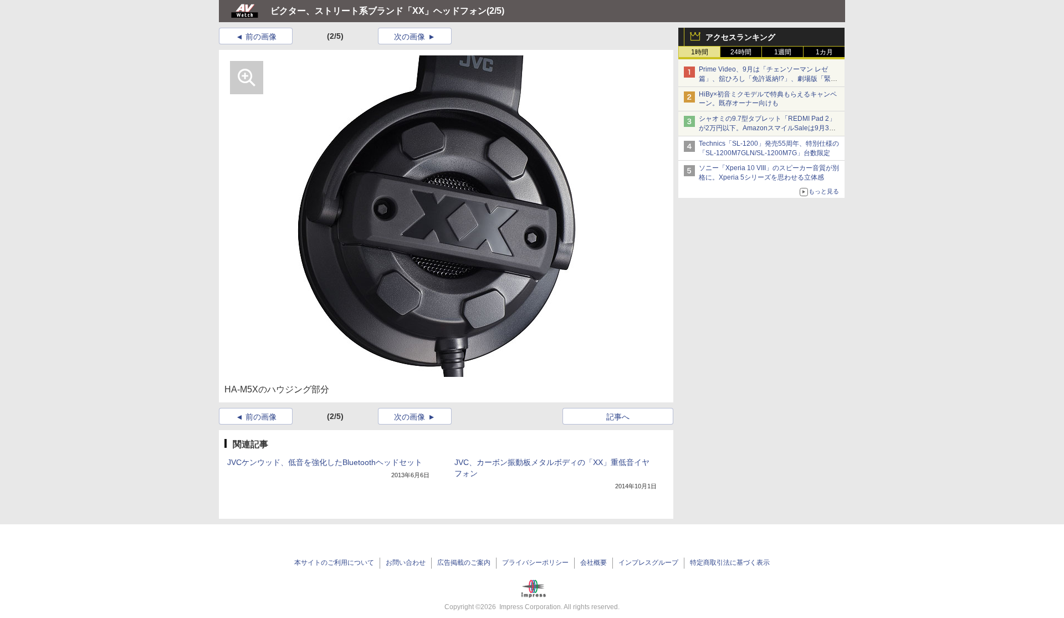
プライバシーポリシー (535, 562)
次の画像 (409, 36)
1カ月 (824, 52)
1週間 (782, 52)
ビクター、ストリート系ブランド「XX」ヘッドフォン (378, 11)
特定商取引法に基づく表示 (730, 562)
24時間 (740, 52)
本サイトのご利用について (334, 562)
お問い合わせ (406, 562)
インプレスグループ (648, 562)
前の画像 (261, 36)
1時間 (699, 52)
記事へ (618, 416)
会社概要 (593, 562)
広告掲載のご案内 (463, 562)
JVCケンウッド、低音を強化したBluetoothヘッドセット (324, 462)
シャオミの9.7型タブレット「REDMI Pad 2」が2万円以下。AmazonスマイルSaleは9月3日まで (767, 128)
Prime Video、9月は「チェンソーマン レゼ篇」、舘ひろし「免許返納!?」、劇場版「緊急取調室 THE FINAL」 (768, 78)
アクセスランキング (740, 37)
